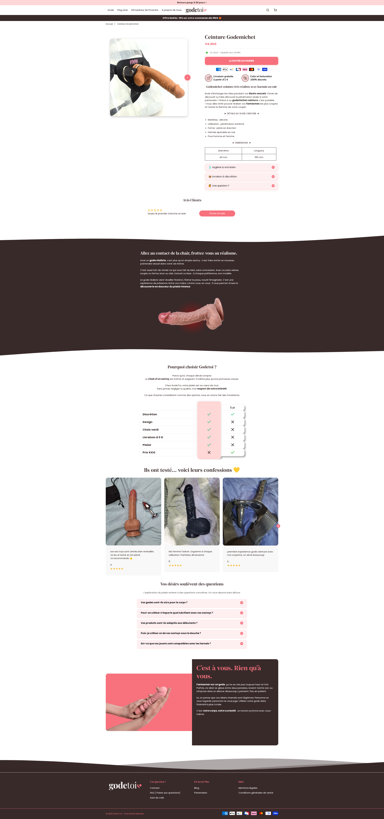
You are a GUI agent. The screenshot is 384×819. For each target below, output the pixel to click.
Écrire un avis (217, 213)
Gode (111, 10)
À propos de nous (172, 10)
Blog (196, 787)
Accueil (109, 23)
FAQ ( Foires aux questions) (165, 792)
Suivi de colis (157, 797)
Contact (155, 787)
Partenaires (200, 792)
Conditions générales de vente (255, 792)
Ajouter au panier (241, 61)
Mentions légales (247, 787)
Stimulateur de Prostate (144, 10)
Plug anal (122, 10)
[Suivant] (187, 78)
